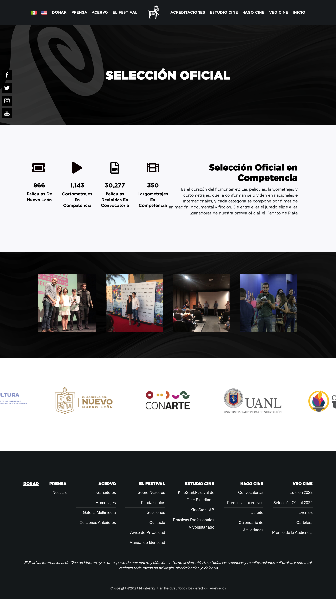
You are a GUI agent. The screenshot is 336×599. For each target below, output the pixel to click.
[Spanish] (34, 12)
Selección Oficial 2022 (293, 503)
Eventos (305, 512)
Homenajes (106, 503)
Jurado (257, 512)
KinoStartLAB (202, 510)
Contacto (157, 523)
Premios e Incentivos (245, 503)
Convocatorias (250, 493)
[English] (44, 12)
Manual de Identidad (147, 542)
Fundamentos (153, 503)
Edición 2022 (301, 493)
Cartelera (304, 523)
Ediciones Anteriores (98, 523)
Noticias (59, 493)
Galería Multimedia (99, 512)
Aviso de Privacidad (147, 532)
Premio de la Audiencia (292, 532)
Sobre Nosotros (151, 493)
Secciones (156, 512)
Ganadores (106, 493)
